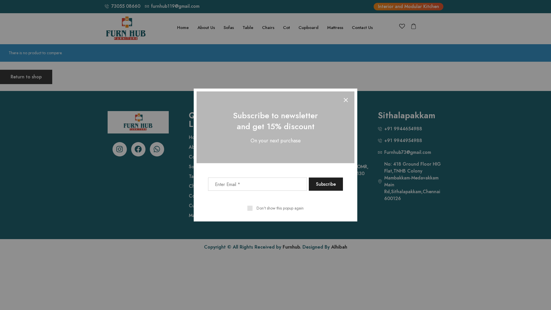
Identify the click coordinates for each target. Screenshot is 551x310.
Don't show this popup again (280, 208)
